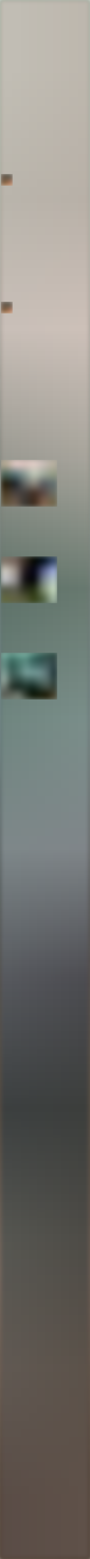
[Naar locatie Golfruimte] (45, 593)
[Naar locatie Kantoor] (45, 689)
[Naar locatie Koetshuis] (45, 496)
